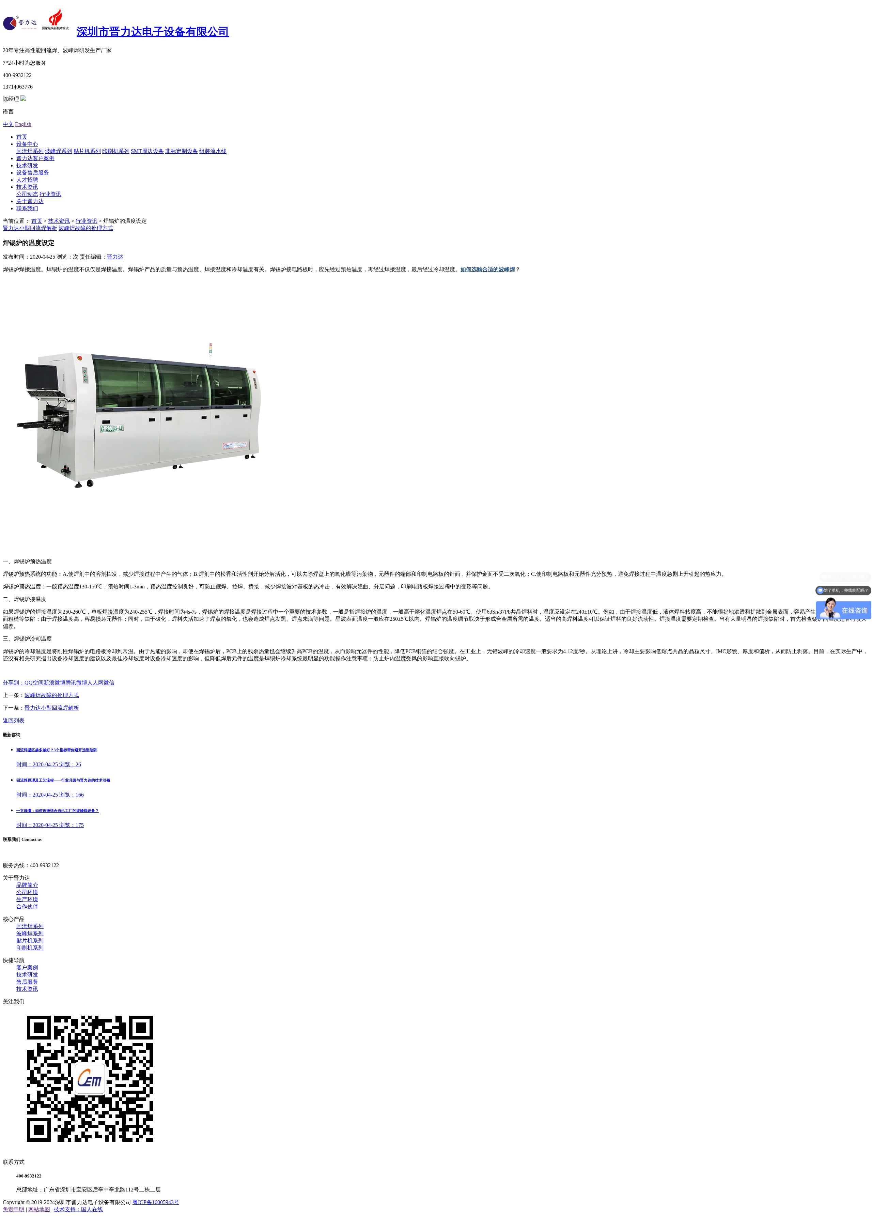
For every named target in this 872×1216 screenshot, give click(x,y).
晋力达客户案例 (35, 158)
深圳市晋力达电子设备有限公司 (153, 32)
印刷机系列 (115, 151)
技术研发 (27, 165)
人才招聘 (27, 180)
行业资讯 (50, 194)
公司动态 (27, 194)
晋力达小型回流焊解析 (30, 228)
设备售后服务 (32, 172)
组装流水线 (213, 151)
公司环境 (27, 892)
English (23, 124)
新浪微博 (54, 683)
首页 (21, 137)
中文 (8, 124)
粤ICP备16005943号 (156, 1202)
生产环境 (27, 899)
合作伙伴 (27, 906)
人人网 (95, 683)
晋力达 (115, 257)
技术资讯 (27, 187)
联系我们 (27, 208)
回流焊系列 (30, 151)
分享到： (14, 683)
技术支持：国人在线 (78, 1209)
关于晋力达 (30, 201)
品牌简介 (27, 885)
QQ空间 (34, 683)
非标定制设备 (181, 151)
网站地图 (39, 1209)
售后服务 (27, 982)
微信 (109, 683)
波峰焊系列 (58, 151)
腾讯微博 (76, 683)
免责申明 (14, 1209)
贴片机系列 (87, 151)
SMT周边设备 (147, 151)
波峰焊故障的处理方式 (86, 228)
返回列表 (14, 720)
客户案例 (27, 967)
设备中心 (27, 144)
